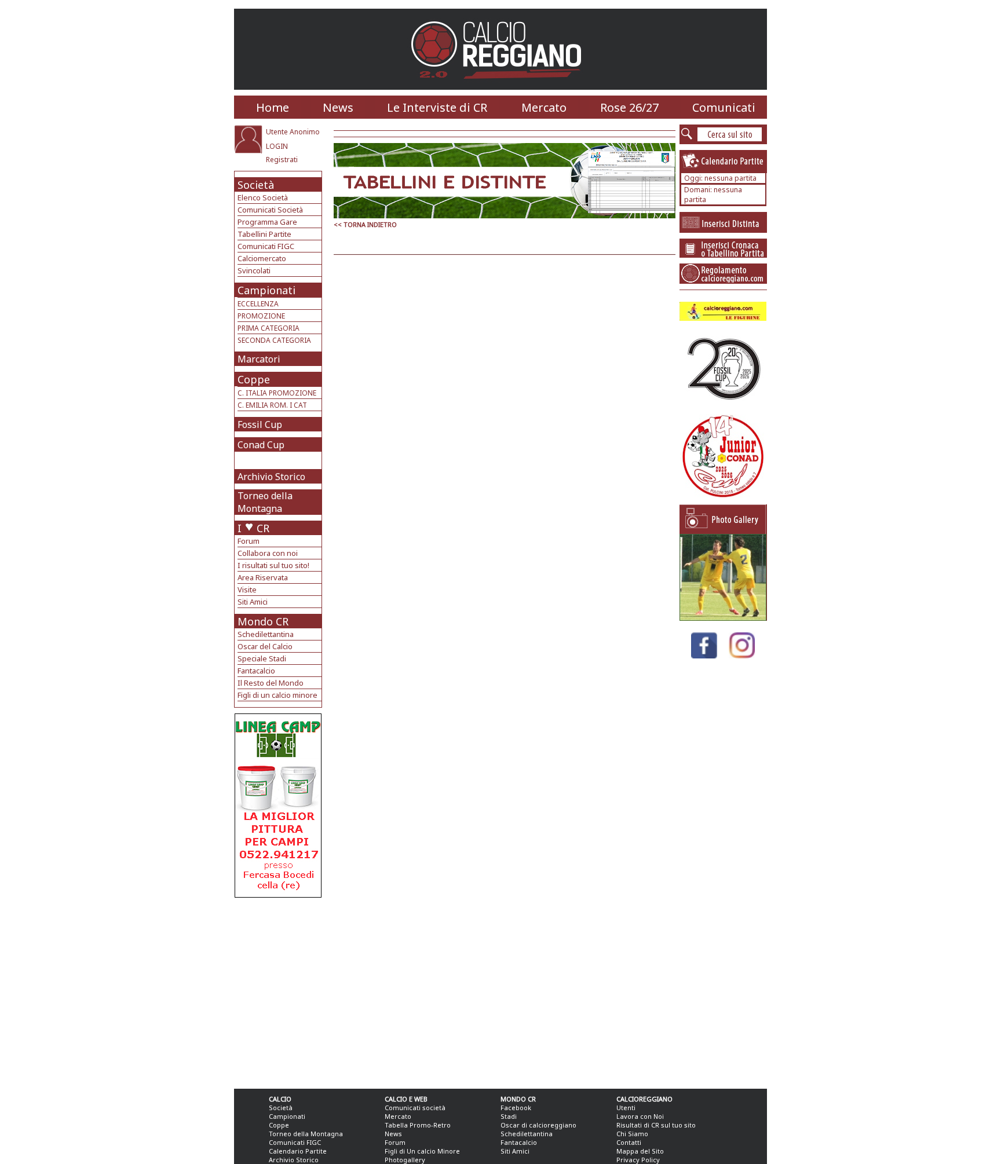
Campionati (266, 290)
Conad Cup (261, 444)
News (338, 107)
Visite (247, 589)
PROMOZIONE (261, 316)
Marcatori (259, 359)
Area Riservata (263, 577)
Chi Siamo (632, 1133)
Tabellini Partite (264, 234)
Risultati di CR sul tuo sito (656, 1125)
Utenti (625, 1107)
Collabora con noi (268, 553)
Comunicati (723, 107)
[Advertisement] (280, 990)
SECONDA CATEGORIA (274, 340)
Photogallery (405, 1159)
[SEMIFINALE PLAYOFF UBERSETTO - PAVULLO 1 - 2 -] (722, 618)
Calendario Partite (298, 1151)
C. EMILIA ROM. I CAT (272, 405)
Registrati (282, 159)
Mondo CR (263, 621)
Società (256, 185)
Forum (249, 541)
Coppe (254, 379)
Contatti (628, 1142)
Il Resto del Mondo (271, 683)
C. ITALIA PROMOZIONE (277, 393)
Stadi (508, 1116)
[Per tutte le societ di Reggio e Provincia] (278, 894)
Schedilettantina (266, 634)
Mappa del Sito (640, 1151)
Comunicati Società (270, 209)
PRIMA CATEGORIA (268, 328)
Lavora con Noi (640, 1116)
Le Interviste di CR (437, 107)
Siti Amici (253, 601)
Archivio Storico (271, 476)
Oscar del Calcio (265, 646)
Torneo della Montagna (265, 502)
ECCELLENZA (258, 304)
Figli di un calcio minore (277, 695)
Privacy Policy (638, 1159)
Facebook (515, 1107)
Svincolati (254, 270)
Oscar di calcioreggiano (538, 1125)
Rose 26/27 (629, 107)
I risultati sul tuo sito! (273, 565)
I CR (253, 528)
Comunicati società (415, 1107)
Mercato (544, 107)
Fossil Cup (260, 424)
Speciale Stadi (262, 658)
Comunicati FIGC (266, 246)
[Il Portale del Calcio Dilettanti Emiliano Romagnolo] (500, 86)
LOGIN (277, 146)
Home (272, 107)
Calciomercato (262, 258)
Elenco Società (263, 197)
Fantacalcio (256, 670)
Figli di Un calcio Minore (422, 1151)
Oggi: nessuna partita (720, 178)
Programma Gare (267, 222)
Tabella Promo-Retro (418, 1125)
